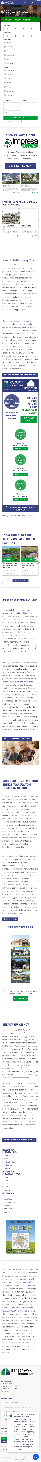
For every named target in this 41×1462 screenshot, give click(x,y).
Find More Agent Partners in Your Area (22, 508)
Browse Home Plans (11, 1403)
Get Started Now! (20, 165)
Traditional (10, 70)
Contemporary (11, 91)
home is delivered (25, 682)
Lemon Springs (8, 1155)
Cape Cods (15, 1311)
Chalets (29, 1308)
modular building (20, 613)
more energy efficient (18, 1049)
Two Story (10, 47)
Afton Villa (26, 226)
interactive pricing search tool (21, 1314)
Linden (5, 1159)
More (6, 1169)
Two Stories (21, 1308)
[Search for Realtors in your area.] (21, 385)
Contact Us (5, 1391)
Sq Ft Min (6, 101)
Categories (7, 39)
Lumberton (7, 1165)
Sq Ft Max (23, 101)
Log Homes (10, 74)
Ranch (9, 42)
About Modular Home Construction (21, 375)
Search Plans (21, 118)
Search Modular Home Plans (18, 739)
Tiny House (10, 95)
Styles (5, 67)
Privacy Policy (6, 1447)
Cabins (23, 1311)
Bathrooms (7, 32)
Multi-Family (11, 55)
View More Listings (20, 581)
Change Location (28, 516)
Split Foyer (10, 63)
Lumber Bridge (8, 1162)
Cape (8, 51)
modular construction (23, 321)
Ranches (6, 1311)
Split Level (10, 59)
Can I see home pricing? (12, 1411)
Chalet (9, 83)
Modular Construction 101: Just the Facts (17, 1407)
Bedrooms (6, 25)
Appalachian (8, 226)
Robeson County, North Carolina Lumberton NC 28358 (11, 565)
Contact (19, 1340)
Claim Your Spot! (29, 419)
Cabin (9, 78)
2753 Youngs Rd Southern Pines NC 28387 (28, 565)
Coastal (9, 87)
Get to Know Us (11, 919)
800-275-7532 (12, 1388)
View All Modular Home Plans (13, 122)
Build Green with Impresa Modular (21, 1140)
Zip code (6, 109)
